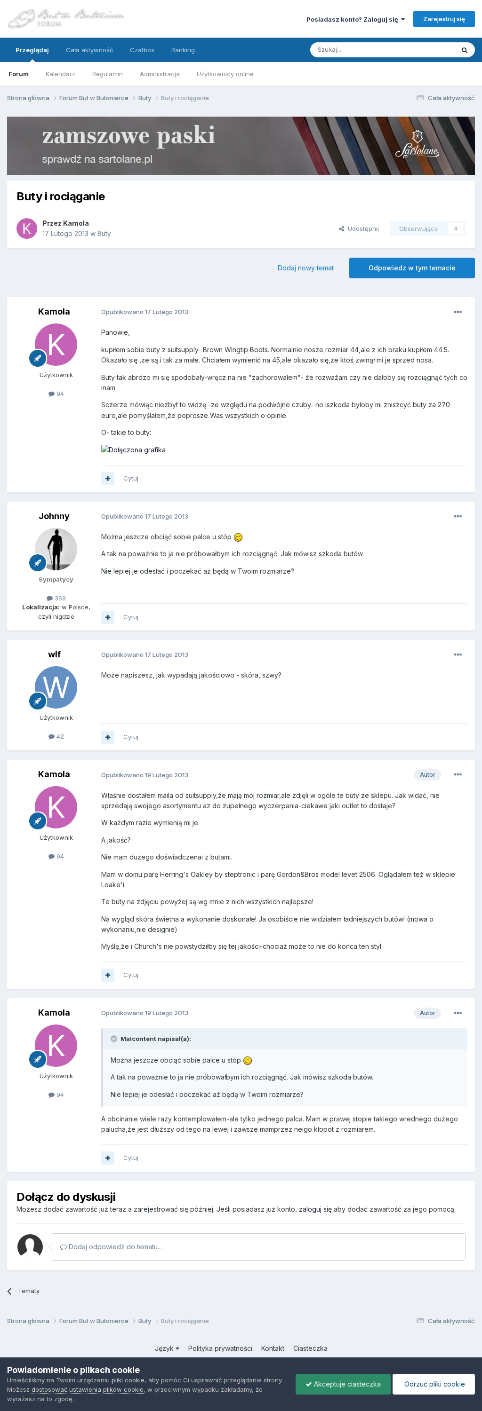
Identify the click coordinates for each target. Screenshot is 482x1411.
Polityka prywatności (220, 1348)
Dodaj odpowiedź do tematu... (114, 1247)
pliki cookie (128, 1380)
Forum (18, 74)
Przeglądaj (32, 50)
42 (59, 736)
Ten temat (427, 49)
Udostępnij (361, 228)
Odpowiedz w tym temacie (412, 268)
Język (165, 1348)
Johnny (54, 516)
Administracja (160, 74)
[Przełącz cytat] (115, 1038)
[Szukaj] (464, 49)
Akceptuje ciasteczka (346, 1384)
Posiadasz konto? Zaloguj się (353, 19)
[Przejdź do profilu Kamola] (26, 228)
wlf (54, 654)
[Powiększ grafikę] (133, 449)
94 (59, 393)
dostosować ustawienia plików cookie (88, 1389)
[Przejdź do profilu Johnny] (56, 549)
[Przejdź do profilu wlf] (56, 687)
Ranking (183, 50)
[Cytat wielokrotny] (107, 478)
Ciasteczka (310, 1348)
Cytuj (130, 478)
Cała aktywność (89, 50)
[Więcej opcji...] (458, 312)
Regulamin (107, 74)
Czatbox (142, 50)
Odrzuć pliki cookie (433, 1384)
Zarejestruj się (444, 19)
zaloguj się (315, 1209)
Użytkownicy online (225, 74)
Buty (104, 233)
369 (59, 598)
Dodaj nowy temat (306, 268)
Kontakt (272, 1348)
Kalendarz (60, 74)
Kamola (76, 223)
